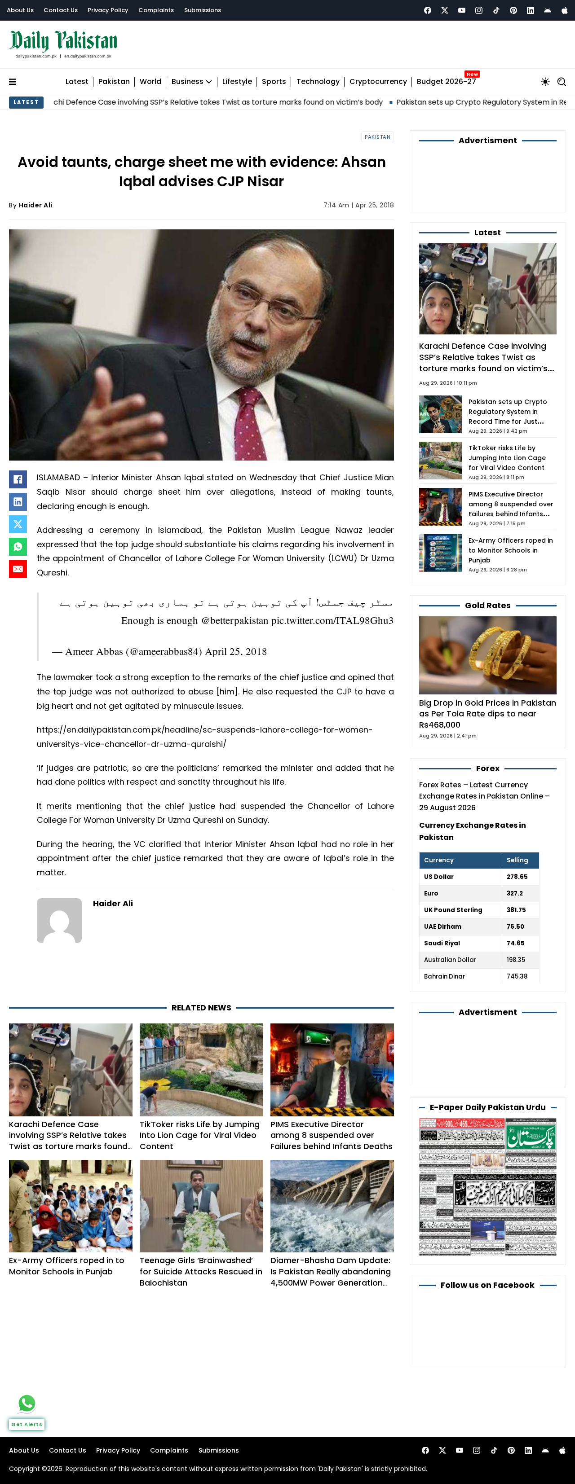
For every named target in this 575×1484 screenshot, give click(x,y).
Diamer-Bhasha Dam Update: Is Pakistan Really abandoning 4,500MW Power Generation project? (330, 1277)
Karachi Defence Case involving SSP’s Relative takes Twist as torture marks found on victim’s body (68, 1141)
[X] (18, 524)
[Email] (18, 569)
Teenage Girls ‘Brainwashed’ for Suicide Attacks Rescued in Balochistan (201, 1271)
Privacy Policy (108, 10)
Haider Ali (36, 205)
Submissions (202, 10)
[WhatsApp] (18, 547)
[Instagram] (478, 10)
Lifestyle (237, 82)
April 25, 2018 (236, 651)
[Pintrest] (513, 10)
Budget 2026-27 (446, 82)
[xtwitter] (444, 10)
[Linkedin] (530, 10)
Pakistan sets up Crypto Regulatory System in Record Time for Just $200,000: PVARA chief (508, 416)
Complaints (156, 10)
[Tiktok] (496, 10)
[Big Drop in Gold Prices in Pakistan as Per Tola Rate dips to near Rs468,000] (488, 655)
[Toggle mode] (545, 81)
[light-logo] (65, 44)
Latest (77, 82)
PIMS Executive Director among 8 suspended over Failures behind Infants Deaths (331, 1135)
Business (187, 82)
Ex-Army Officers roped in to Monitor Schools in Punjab (66, 1266)
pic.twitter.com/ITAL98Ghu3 (332, 620)
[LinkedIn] (18, 502)
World (150, 82)
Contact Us (61, 10)
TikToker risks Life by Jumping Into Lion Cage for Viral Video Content (200, 1135)
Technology (318, 82)
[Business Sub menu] (208, 81)
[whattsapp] (27, 1403)
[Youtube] (461, 10)
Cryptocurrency (378, 82)
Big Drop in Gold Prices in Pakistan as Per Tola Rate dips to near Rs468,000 (487, 713)
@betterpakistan (235, 620)
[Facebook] (427, 10)
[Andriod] (547, 10)
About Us (20, 10)
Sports (274, 82)
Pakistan (114, 82)
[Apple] (564, 10)
